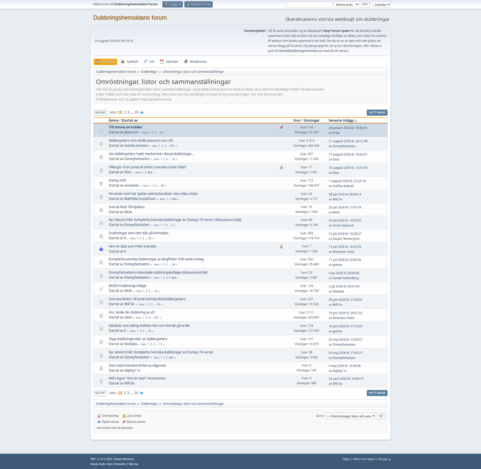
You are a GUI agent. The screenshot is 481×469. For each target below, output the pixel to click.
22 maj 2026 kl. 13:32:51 (346, 339)
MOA (128, 212)
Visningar (312, 120)
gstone (337, 265)
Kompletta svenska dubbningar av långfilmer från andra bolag (156, 259)
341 (156, 317)
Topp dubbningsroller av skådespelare (138, 339)
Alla (150, 172)
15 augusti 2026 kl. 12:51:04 (348, 168)
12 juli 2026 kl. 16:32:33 (345, 247)
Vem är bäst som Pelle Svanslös (132, 246)
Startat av (130, 120)
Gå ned (100, 112)
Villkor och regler (364, 459)
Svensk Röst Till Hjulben (127, 207)
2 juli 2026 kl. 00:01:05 (344, 286)
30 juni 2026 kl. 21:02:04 (345, 299)
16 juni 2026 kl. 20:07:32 (345, 313)
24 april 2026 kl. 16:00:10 (346, 378)
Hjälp (346, 459)
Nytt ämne (377, 112)
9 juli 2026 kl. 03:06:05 (344, 273)
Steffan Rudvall (343, 186)
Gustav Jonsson (136, 145)
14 (173, 159)
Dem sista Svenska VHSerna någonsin (137, 365)
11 (160, 344)
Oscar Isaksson (343, 225)
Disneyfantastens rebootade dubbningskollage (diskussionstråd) (158, 272)
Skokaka (338, 291)
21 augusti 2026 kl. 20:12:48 (348, 141)
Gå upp (100, 393)
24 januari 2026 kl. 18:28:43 (348, 128)
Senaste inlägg (341, 120)
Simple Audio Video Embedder (108, 463)
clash (128, 317)
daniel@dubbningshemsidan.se (300, 51)
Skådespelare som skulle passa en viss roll (140, 140)
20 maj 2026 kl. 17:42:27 (346, 353)
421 (172, 145)
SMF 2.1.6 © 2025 (101, 458)
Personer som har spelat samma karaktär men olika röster (153, 193)
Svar (297, 120)
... (132, 112)
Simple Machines (124, 458)
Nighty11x (132, 370)
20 (137, 112)
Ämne (113, 120)
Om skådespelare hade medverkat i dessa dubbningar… (151, 153)
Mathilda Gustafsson (140, 198)
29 (149, 238)
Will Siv (337, 199)
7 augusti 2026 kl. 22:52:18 (347, 181)
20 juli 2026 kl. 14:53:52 (345, 220)
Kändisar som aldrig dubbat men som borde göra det (149, 325)
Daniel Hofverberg (345, 278)
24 (173, 264)
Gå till (319, 416)
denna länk (316, 46)
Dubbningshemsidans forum (130, 17)
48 (162, 185)
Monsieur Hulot (343, 252)
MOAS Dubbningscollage (128, 285)
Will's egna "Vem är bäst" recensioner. (137, 378)
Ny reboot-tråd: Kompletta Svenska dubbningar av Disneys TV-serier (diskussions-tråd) (175, 219)
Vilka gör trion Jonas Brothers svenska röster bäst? (147, 167)
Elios (336, 159)
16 (158, 304)
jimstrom (131, 132)
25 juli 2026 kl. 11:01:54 (345, 207)
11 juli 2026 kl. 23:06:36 (345, 260)
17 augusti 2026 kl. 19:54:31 (348, 154)
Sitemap (133, 463)
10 (155, 291)
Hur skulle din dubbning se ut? (132, 312)
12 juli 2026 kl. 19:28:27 (345, 233)
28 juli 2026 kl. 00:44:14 (345, 194)
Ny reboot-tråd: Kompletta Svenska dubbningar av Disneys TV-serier (161, 352)
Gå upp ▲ (384, 459)
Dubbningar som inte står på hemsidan (138, 233)
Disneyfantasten (344, 146)
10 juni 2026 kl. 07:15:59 (345, 326)
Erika (336, 133)
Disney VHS (117, 180)
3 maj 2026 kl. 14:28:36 (345, 366)
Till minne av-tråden (125, 127)
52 (149, 331)
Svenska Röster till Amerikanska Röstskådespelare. (147, 299)
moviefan (131, 185)
